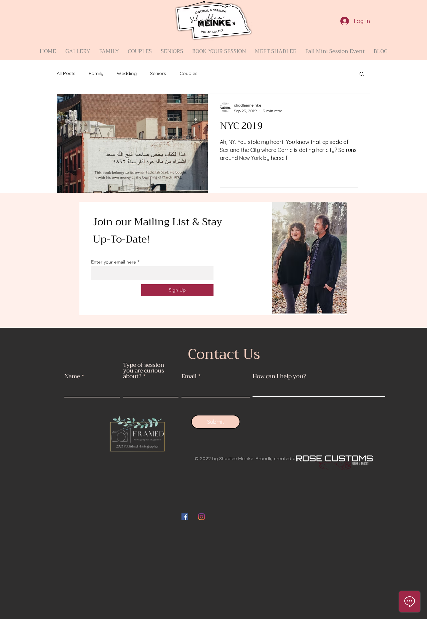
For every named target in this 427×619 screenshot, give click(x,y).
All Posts (66, 73)
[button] (77, 48)
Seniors (158, 73)
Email (188, 376)
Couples (188, 73)
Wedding (127, 73)
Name (72, 376)
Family (96, 73)
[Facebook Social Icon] (184, 516)
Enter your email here (113, 262)
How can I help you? (279, 376)
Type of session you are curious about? (143, 370)
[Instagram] (201, 516)
